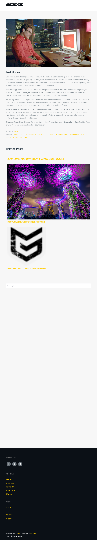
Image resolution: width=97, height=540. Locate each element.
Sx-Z (19, 533)
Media (8, 508)
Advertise (9, 515)
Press (8, 511)
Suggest (9, 518)
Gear (16, 131)
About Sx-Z (10, 480)
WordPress (33, 533)
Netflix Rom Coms (42, 134)
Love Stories (29, 134)
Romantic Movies (21, 137)
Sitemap (9, 494)
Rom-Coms (74, 134)
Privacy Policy (11, 490)
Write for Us (10, 483)
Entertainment (18, 134)
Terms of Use (11, 487)
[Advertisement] (15, 328)
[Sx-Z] (14, 5)
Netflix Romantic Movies (59, 134)
